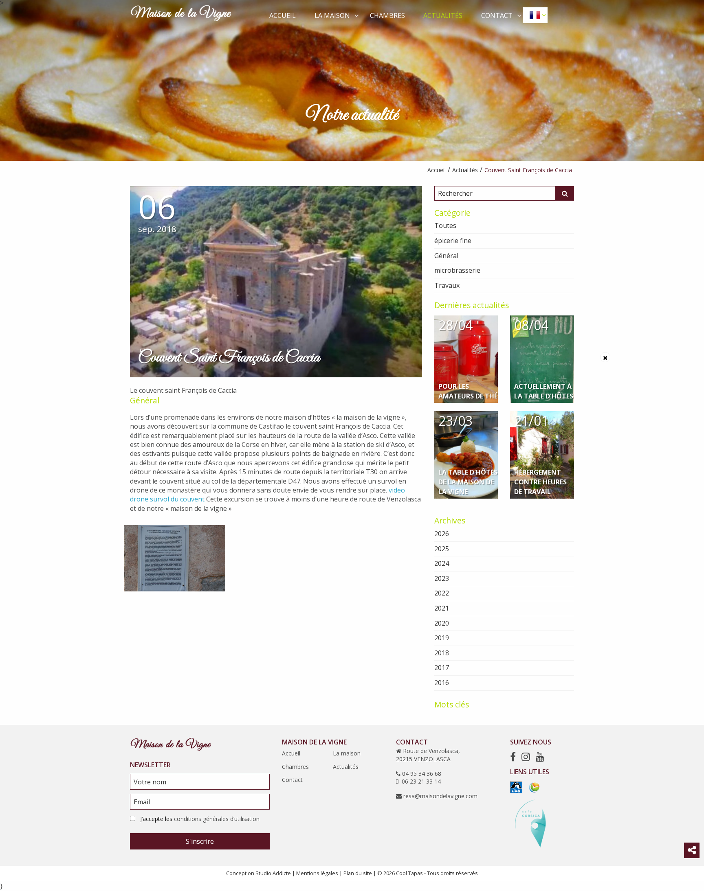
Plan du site (357, 873)
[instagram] (525, 756)
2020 (441, 623)
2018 (441, 652)
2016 (441, 682)
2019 (441, 637)
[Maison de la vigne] (181, 14)
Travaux (447, 285)
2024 (441, 563)
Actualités (442, 15)
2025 (441, 548)
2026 (441, 533)
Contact (497, 15)
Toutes (445, 225)
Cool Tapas (409, 873)
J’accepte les (200, 819)
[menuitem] (283, 15)
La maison (332, 15)
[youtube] (540, 756)
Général (144, 400)
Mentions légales (317, 873)
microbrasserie (457, 270)
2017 (441, 667)
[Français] (535, 15)
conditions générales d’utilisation (217, 819)
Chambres (387, 15)
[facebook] (513, 756)
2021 (441, 608)
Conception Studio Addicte (258, 873)
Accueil (282, 15)
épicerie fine (452, 240)
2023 (441, 578)
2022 (441, 593)
